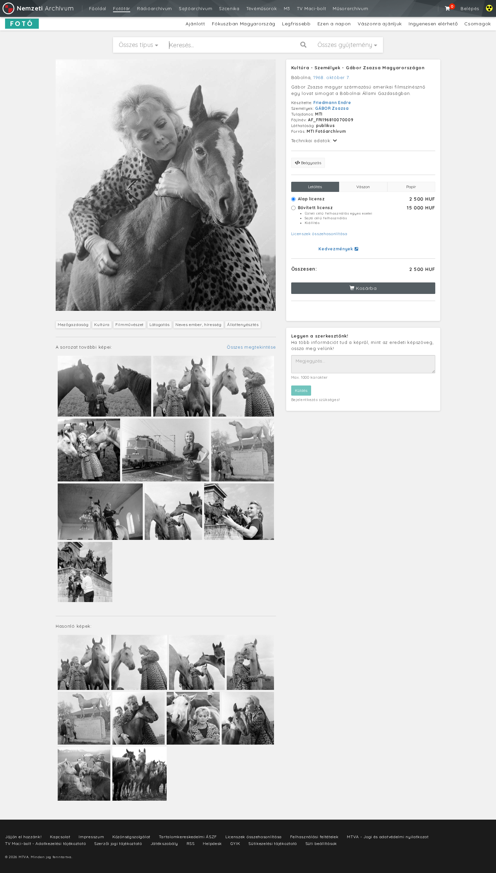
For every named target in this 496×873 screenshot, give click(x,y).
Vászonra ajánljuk (380, 24)
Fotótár (121, 8)
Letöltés (315, 186)
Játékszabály (164, 843)
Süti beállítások (321, 843)
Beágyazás (310, 162)
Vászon (363, 186)
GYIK (235, 843)
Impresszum (91, 836)
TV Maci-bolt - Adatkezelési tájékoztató (45, 843)
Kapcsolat (60, 836)
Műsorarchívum (350, 8)
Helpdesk (212, 843)
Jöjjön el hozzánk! (23, 836)
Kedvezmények (336, 248)
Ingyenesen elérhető (433, 24)
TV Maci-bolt (311, 8)
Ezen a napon (334, 24)
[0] (447, 8)
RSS (191, 843)
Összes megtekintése (251, 347)
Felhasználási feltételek (314, 836)
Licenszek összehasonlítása (319, 233)
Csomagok (477, 24)
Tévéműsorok (261, 8)
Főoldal (97, 8)
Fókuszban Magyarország (243, 24)
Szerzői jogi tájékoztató (118, 843)
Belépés (470, 8)
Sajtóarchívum (195, 8)
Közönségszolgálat (131, 836)
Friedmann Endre (332, 102)
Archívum (45, 8)
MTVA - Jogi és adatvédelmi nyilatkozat (388, 836)
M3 (287, 8)
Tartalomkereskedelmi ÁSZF (188, 836)
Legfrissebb (296, 24)
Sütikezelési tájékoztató (272, 843)
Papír (411, 186)
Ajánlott (195, 24)
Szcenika (229, 8)
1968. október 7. (331, 77)
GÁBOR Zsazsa (332, 108)
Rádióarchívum (154, 8)
